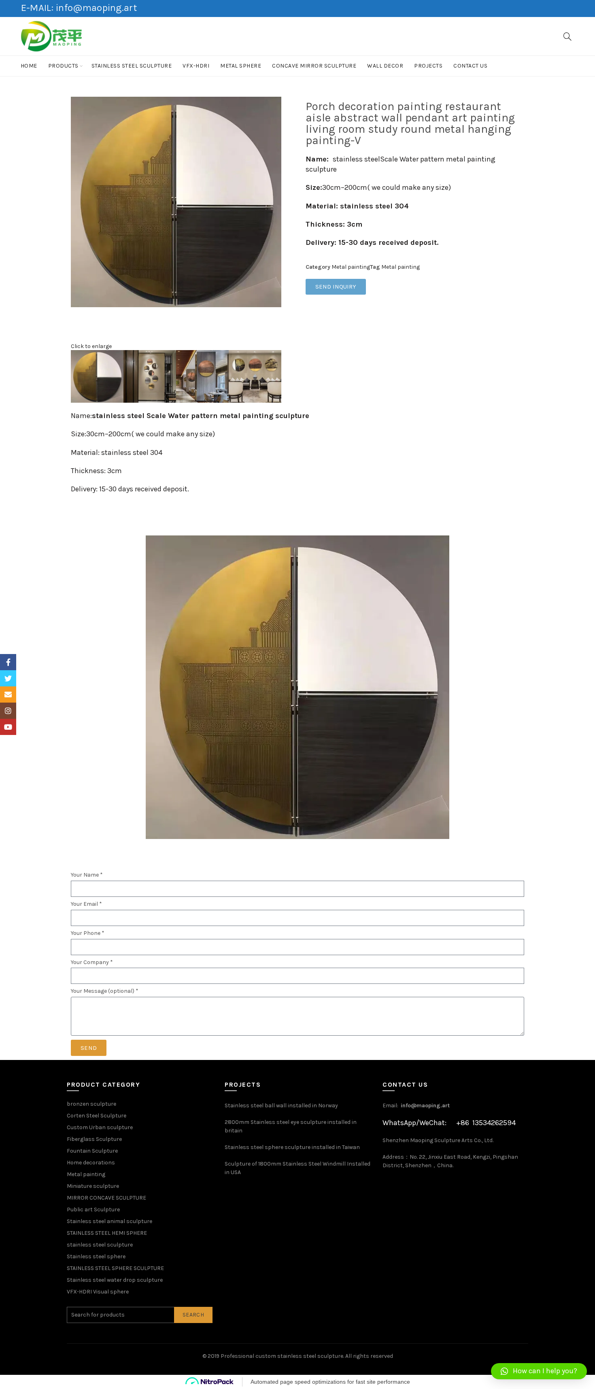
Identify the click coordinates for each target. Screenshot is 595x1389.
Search (193, 1314)
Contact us (470, 65)
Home (29, 65)
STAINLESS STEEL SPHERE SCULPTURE (115, 1268)
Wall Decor (385, 65)
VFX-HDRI (196, 65)
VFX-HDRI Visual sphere (98, 1291)
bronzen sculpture (91, 1103)
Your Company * (92, 962)
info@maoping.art (425, 1105)
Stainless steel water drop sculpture (115, 1279)
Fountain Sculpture (92, 1150)
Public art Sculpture (93, 1209)
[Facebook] (8, 662)
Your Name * (87, 875)
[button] (539, 1371)
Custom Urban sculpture (100, 1127)
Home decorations (91, 1162)
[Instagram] (8, 711)
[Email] (8, 694)
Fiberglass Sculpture (94, 1139)
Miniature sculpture (93, 1186)
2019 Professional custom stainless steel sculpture (275, 1356)
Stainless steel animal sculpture (109, 1221)
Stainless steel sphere (96, 1256)
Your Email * (86, 904)
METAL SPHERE (240, 65)
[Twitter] (8, 678)
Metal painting (351, 266)
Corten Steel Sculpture (96, 1115)
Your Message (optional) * (104, 991)
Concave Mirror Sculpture (314, 65)
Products (63, 65)
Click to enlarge (91, 346)
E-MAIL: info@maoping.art (79, 7)
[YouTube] (8, 727)
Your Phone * (87, 933)
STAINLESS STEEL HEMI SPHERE (107, 1233)
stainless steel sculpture (131, 65)
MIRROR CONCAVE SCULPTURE (106, 1197)
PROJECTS (428, 65)
